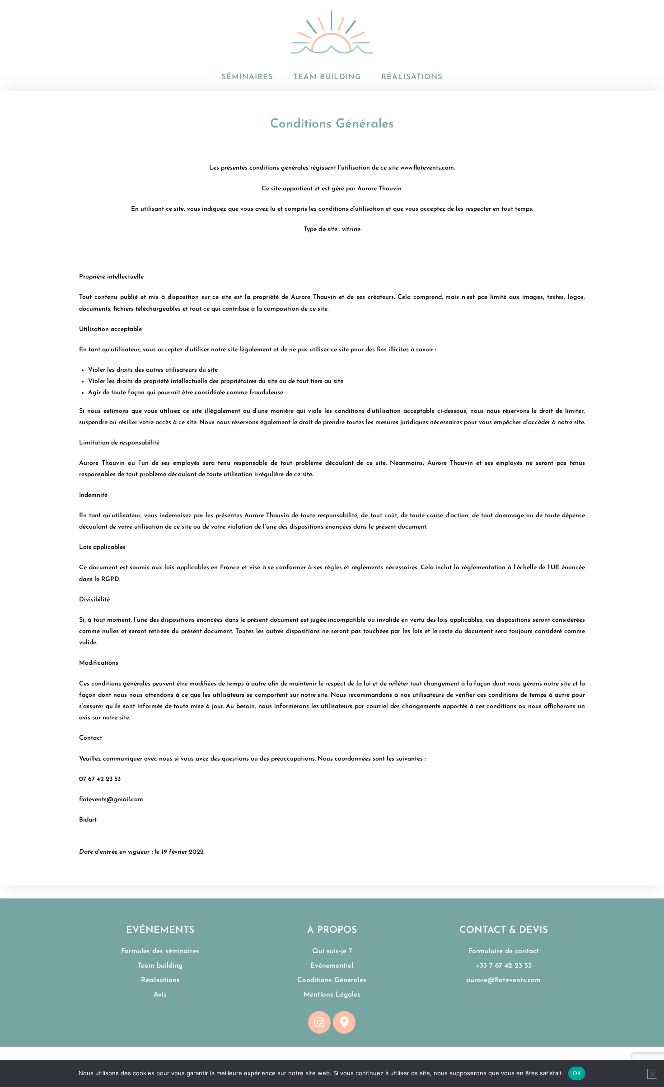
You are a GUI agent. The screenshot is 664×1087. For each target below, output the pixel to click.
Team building (160, 965)
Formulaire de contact (503, 951)
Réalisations (160, 980)
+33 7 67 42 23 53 (504, 965)
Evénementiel (331, 965)
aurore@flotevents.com (503, 980)
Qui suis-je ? (331, 951)
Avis (160, 994)
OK (577, 1073)
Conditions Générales (331, 980)
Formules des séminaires (160, 951)
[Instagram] (319, 1022)
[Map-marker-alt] (344, 1022)
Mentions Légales (332, 994)
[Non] (652, 1074)
